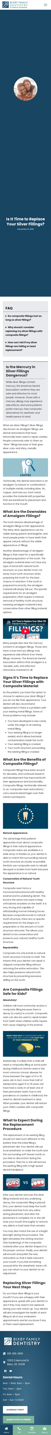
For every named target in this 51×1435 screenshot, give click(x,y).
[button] (45, 5)
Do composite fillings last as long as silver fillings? (23, 317)
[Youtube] (10, 1371)
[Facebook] (5, 1371)
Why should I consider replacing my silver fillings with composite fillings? (23, 331)
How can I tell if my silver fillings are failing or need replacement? (21, 346)
